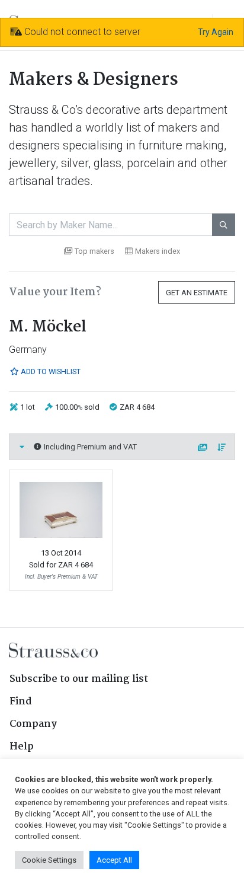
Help (21, 747)
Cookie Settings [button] (49, 860)
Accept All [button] (114, 860)
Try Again (215, 32)
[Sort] (222, 448)
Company (33, 724)
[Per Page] (203, 448)
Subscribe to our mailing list (78, 679)
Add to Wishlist (50, 371)
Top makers (94, 251)
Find (20, 702)
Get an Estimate (196, 292)
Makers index (157, 251)
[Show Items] (22, 447)
